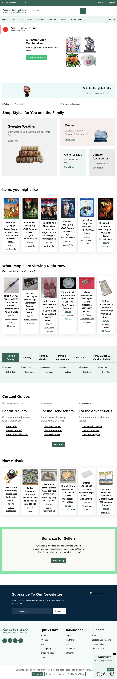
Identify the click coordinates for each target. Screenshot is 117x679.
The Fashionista (52, 434)
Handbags (52, 19)
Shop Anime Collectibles (38, 57)
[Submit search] (83, 11)
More (80, 19)
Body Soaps (49, 328)
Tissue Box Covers (105, 326)
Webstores (71, 648)
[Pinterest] (15, 640)
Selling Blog (46, 648)
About (43, 635)
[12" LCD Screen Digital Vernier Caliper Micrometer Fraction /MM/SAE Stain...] (30, 305)
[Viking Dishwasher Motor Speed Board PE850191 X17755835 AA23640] (87, 305)
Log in (100, 3)
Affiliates (44, 640)
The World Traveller (92, 426)
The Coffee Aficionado (17, 434)
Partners (70, 640)
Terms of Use (98, 648)
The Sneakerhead (53, 430)
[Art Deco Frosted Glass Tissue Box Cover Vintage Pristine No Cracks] (106, 305)
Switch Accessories (11, 509)
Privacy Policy (98, 644)
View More (58, 444)
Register (111, 3)
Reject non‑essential (54, 674)
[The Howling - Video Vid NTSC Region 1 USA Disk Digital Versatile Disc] (106, 224)
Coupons (73, 19)
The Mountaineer (90, 430)
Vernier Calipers (30, 320)
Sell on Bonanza (9, 3)
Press (68, 644)
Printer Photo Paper (87, 507)
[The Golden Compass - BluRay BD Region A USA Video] (87, 224)
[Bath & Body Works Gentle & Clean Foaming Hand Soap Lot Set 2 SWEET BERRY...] (49, 305)
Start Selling (58, 561)
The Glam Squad (52, 426)
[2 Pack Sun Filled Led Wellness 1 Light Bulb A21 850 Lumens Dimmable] (106, 491)
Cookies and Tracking (101, 640)
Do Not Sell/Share (76, 674)
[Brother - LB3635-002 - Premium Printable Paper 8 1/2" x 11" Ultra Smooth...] (87, 491)
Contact (44, 657)
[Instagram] (20, 640)
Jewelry (63, 19)
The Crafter (11, 426)
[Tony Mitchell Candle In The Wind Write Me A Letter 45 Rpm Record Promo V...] (68, 305)
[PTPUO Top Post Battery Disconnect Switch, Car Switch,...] (11, 491)
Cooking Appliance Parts (49, 509)
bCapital (70, 653)
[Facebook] (4, 640)
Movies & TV (11, 249)
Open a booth (58, 552)
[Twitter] (10, 640)
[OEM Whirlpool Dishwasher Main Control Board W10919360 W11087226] (68, 491)
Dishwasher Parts (87, 319)
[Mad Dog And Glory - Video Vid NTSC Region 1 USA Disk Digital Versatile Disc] (49, 224)
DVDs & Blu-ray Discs (86, 241)
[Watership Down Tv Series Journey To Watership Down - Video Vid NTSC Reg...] (11, 224)
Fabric (30, 511)
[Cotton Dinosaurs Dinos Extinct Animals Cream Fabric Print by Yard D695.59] (30, 491)
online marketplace (59, 546)
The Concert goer (91, 434)
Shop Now (13, 141)
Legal (68, 635)
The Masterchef (14, 430)
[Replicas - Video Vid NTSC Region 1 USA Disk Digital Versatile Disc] (68, 224)
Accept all (37, 674)
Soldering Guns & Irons (11, 320)
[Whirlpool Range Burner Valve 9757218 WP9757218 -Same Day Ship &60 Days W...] (49, 491)
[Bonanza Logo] (14, 11)
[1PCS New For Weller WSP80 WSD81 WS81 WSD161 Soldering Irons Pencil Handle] (11, 305)
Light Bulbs (105, 513)
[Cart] (112, 10)
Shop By (112, 19)
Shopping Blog (47, 653)
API (42, 644)
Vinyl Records (68, 316)
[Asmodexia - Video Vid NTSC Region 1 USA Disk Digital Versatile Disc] (30, 224)
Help (24, 3)
